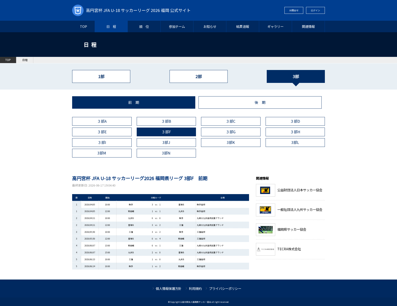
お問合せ (293, 10)
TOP (83, 26)
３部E (102, 131)
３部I (102, 142)
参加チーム (177, 26)
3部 (296, 76)
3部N (166, 153)
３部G (230, 131)
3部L (295, 142)
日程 (25, 60)
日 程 (111, 26)
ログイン (315, 10)
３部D (295, 121)
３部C (230, 121)
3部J (166, 142)
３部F (166, 131)
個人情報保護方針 (168, 288)
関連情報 (308, 26)
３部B (166, 121)
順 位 (144, 26)
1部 (101, 76)
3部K (231, 142)
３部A (102, 121)
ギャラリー (275, 26)
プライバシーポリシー (225, 288)
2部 (199, 76)
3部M (101, 153)
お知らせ (209, 26)
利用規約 (195, 288)
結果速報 (242, 26)
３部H (295, 131)
